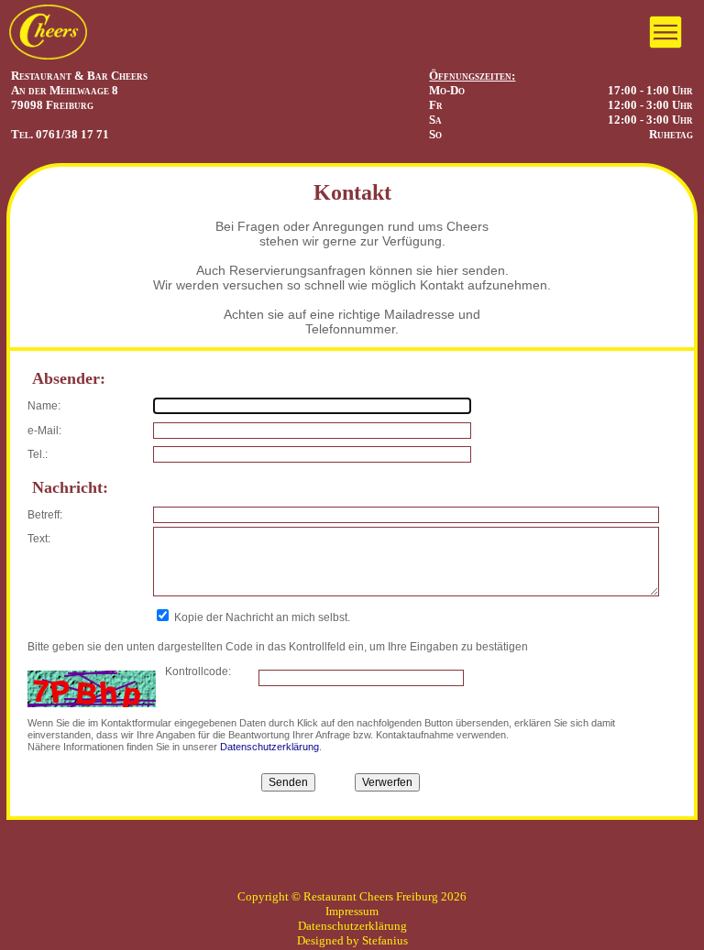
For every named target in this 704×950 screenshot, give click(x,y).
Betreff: (45, 514)
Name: (44, 405)
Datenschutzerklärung (269, 746)
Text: (39, 538)
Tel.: (38, 454)
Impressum (352, 911)
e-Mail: (44, 430)
